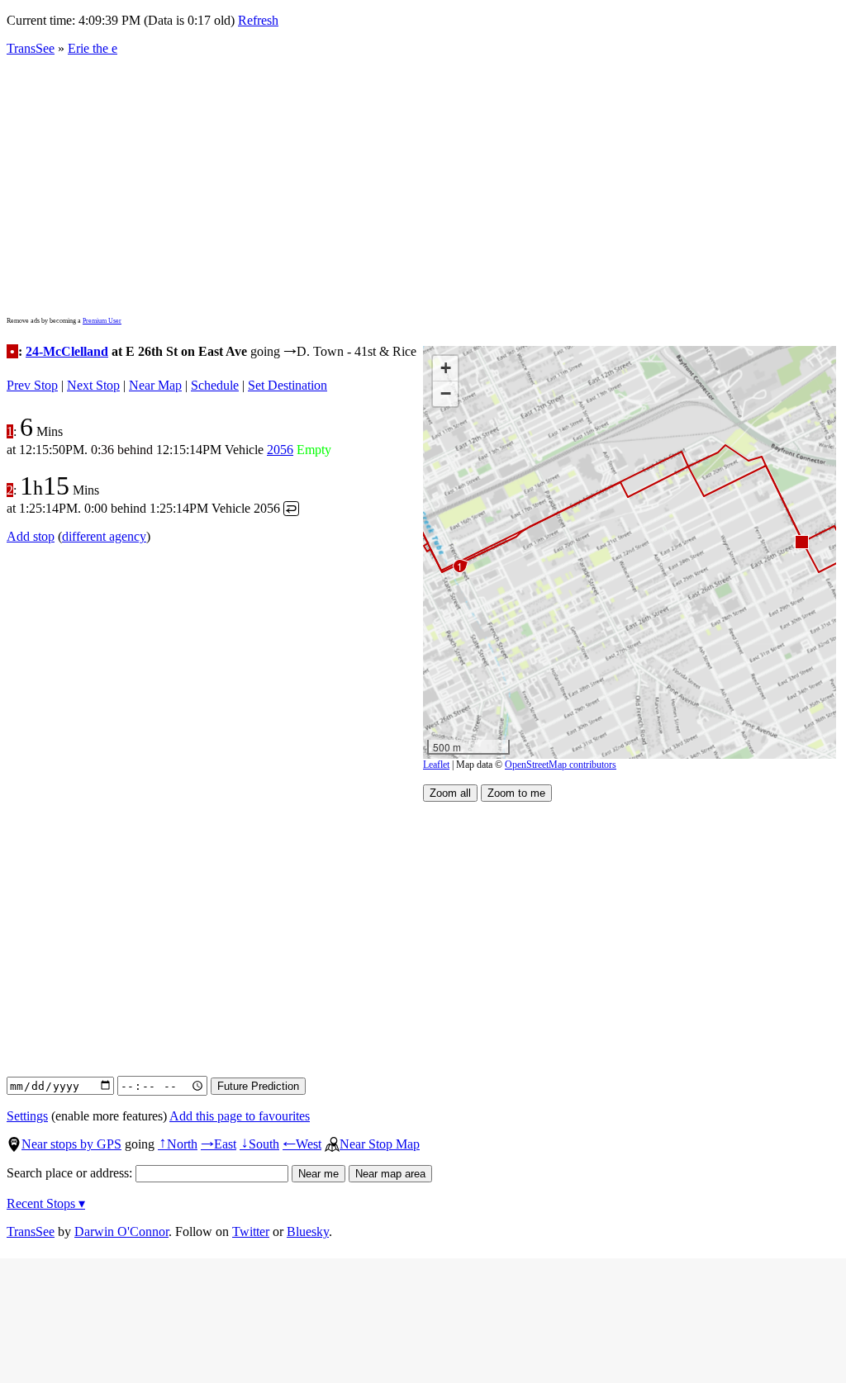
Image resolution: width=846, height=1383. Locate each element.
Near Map (155, 385)
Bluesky (308, 1231)
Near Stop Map (380, 1144)
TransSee (31, 48)
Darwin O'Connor (121, 1231)
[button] (801, 541)
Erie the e (92, 48)
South (259, 1144)
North (177, 1144)
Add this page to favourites (239, 1116)
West (302, 1144)
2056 (280, 450)
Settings (27, 1116)
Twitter (250, 1231)
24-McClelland (67, 351)
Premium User (102, 320)
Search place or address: (71, 1173)
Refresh (258, 20)
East (218, 1144)
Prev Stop (32, 385)
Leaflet (436, 764)
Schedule (215, 385)
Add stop (31, 536)
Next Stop (93, 385)
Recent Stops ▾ (46, 1203)
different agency (104, 536)
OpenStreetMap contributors (560, 764)
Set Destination (287, 385)
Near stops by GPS (71, 1144)
